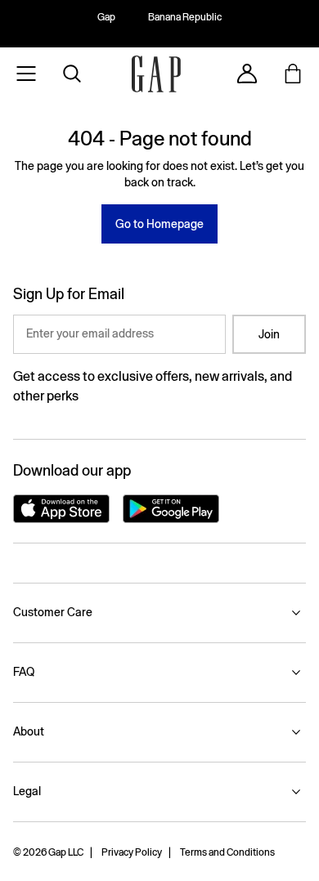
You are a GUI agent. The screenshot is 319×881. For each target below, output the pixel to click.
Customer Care (52, 612)
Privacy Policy (131, 852)
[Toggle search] (72, 73)
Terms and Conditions (227, 852)
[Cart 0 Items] (292, 73)
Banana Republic (185, 17)
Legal (27, 791)
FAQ (23, 671)
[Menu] (26, 73)
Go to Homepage (159, 223)
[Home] (156, 74)
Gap (106, 17)
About (28, 731)
